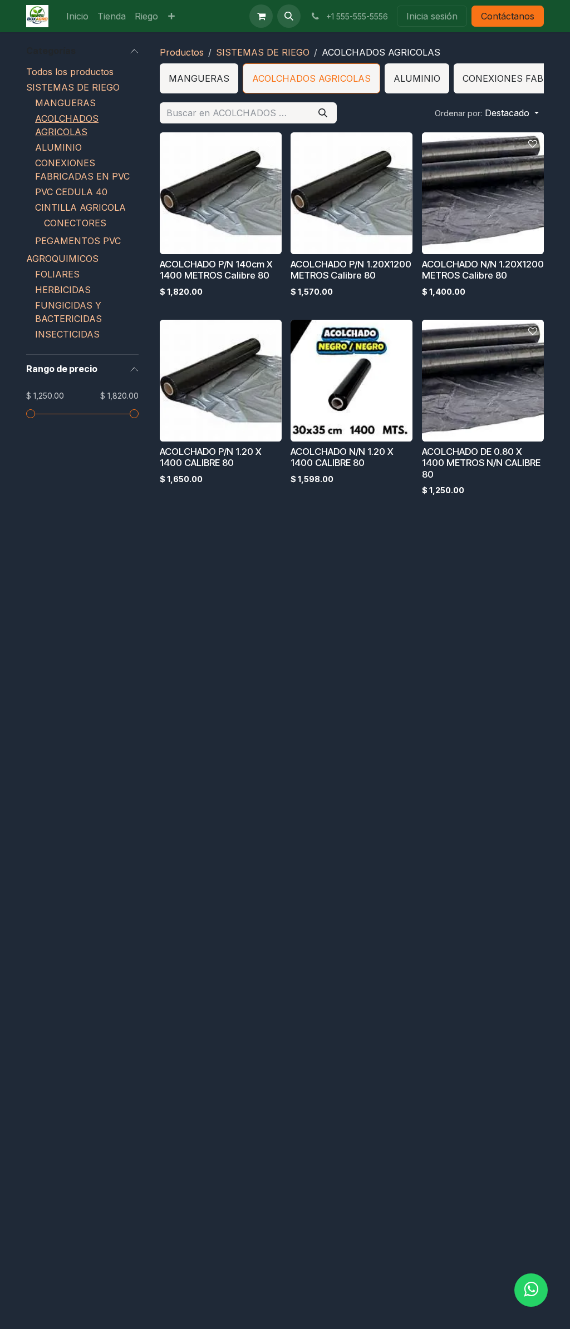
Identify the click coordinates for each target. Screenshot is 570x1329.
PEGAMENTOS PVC (78, 240)
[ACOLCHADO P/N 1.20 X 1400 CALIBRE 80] (221, 381)
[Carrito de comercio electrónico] (261, 16)
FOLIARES (57, 274)
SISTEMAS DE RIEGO (73, 87)
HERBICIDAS (63, 289)
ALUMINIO (58, 147)
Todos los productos (70, 71)
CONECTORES (75, 223)
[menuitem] (77, 16)
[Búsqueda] (323, 112)
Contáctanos (507, 16)
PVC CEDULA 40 (71, 191)
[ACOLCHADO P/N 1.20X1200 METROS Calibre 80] (351, 193)
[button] (289, 16)
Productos (182, 52)
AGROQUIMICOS (62, 258)
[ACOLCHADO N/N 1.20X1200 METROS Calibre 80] (483, 193)
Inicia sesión (432, 16)
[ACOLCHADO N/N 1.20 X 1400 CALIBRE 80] (351, 381)
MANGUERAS (65, 102)
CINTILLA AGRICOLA (80, 207)
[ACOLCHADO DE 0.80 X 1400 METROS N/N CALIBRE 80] (483, 381)
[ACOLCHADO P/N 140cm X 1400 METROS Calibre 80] (221, 193)
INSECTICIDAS (67, 334)
